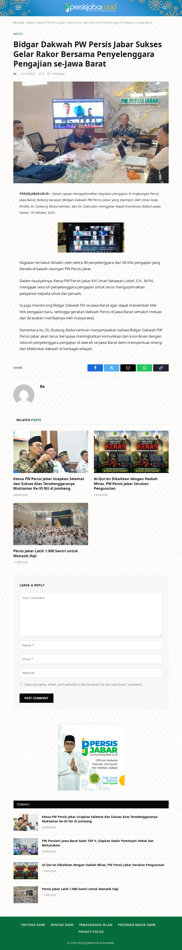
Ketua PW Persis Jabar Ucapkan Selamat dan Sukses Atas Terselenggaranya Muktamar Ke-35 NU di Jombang (48, 484)
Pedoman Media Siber (137, 925)
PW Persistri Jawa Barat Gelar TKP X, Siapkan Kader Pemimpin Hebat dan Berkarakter (98, 843)
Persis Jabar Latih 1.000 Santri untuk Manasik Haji (45, 553)
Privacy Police (91, 932)
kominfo (108, 943)
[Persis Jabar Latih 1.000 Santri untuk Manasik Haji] (50, 524)
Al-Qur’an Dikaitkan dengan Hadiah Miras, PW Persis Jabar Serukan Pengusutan (126, 484)
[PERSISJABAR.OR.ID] (91, 7)
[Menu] (18, 8)
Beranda (18, 22)
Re (14, 74)
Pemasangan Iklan (96, 925)
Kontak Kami (62, 925)
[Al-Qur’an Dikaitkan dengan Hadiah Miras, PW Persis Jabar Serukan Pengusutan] (131, 452)
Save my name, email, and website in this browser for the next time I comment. (84, 684)
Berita (18, 34)
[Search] (164, 8)
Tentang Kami (33, 925)
